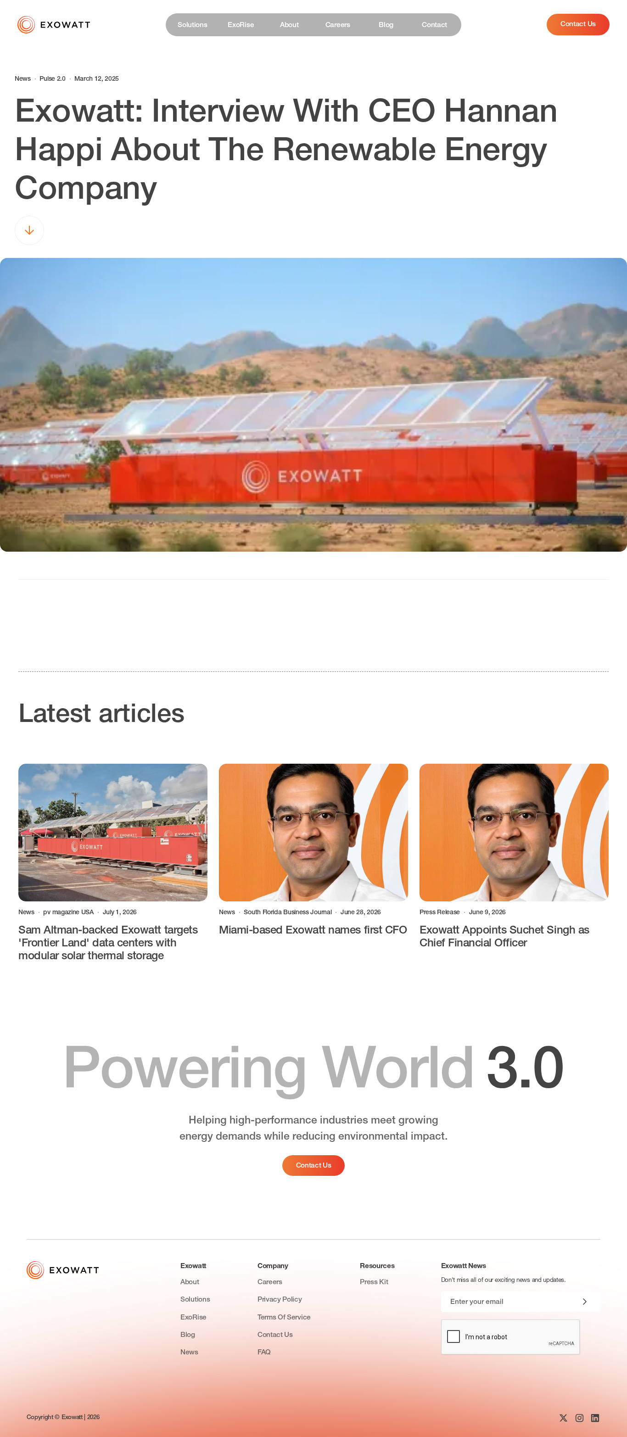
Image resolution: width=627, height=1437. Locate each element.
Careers (270, 1282)
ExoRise (193, 1317)
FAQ (264, 1352)
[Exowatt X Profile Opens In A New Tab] (563, 1418)
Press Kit (374, 1282)
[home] (53, 25)
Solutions (195, 1300)
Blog (187, 1335)
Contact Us (578, 24)
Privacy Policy (280, 1300)
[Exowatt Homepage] (63, 1270)
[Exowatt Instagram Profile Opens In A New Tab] (579, 1418)
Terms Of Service (284, 1317)
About (189, 1282)
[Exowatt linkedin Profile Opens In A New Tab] (595, 1418)
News (189, 1352)
